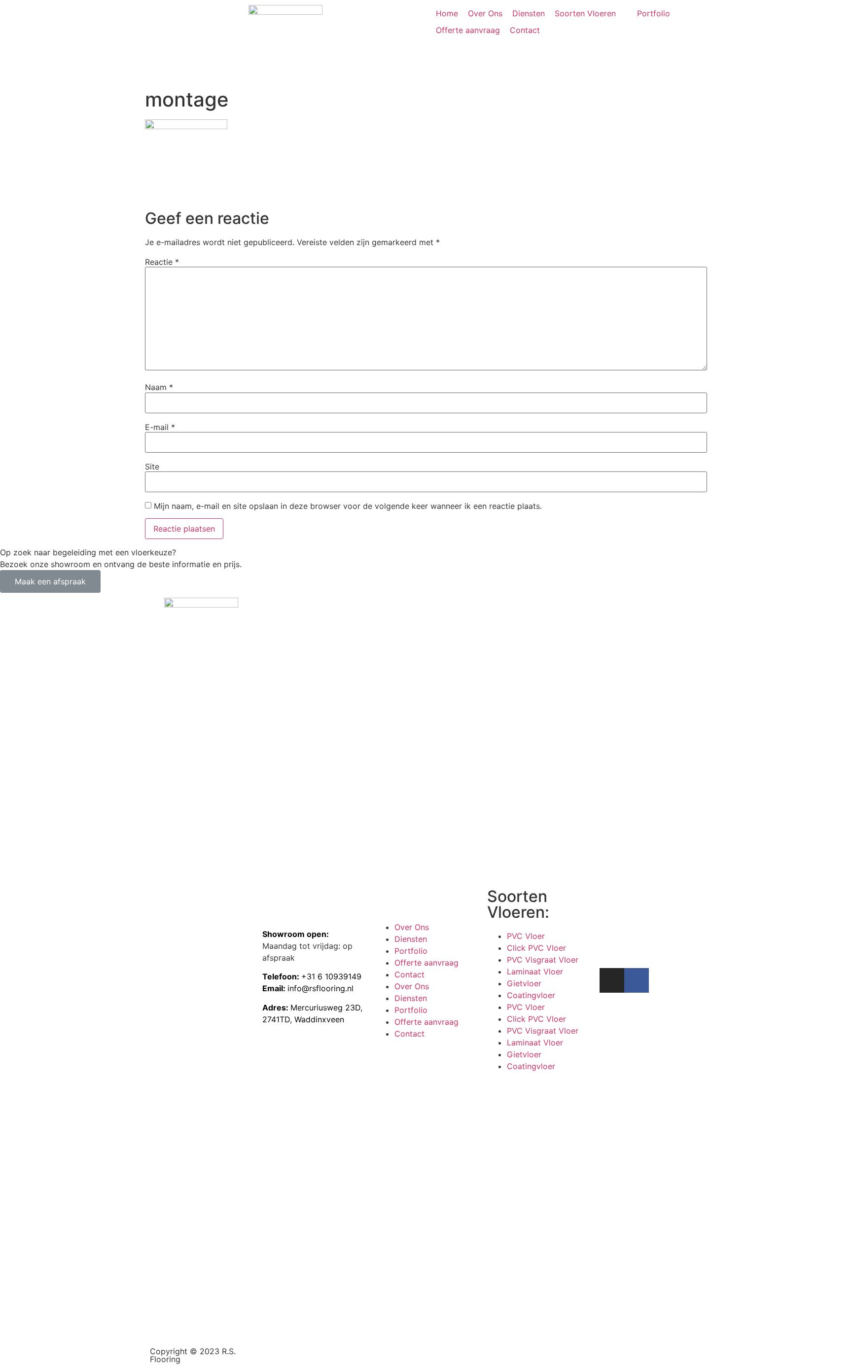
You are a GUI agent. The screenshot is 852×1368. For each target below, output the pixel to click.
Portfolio (410, 951)
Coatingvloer (531, 995)
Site (152, 466)
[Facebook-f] (636, 980)
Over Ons (411, 927)
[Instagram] (612, 980)
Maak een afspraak (50, 581)
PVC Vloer (526, 936)
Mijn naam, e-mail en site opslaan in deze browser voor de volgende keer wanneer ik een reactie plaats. (348, 506)
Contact (409, 974)
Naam (159, 387)
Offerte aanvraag (426, 963)
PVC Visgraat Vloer (542, 960)
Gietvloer (524, 983)
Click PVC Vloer (536, 948)
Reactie (162, 262)
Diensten (410, 939)
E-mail (160, 427)
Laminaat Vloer (535, 971)
